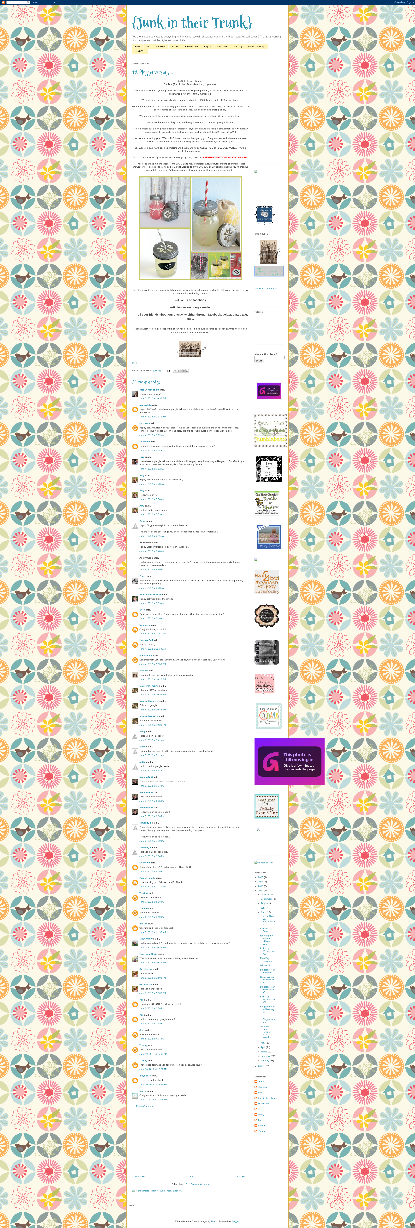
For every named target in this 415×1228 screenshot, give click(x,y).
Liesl (260, 1109)
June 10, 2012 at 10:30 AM (153, 1054)
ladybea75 (145, 1075)
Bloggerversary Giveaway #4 (267, 980)
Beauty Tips (222, 46)
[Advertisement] (190, 1143)
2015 (261, 877)
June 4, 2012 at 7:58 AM (152, 484)
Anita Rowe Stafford (150, 594)
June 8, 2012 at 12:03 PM (152, 978)
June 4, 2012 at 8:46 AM (152, 536)
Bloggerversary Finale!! (267, 971)
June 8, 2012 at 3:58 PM (152, 1008)
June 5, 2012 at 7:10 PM (152, 841)
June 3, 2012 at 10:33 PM (152, 398)
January (265, 1060)
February (266, 1056)
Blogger (235, 1221)
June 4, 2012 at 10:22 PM (152, 679)
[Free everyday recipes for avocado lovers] (256, 172)
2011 (261, 1066)
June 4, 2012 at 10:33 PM (152, 694)
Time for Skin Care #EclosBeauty (267, 920)
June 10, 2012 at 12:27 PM (153, 1084)
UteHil (214, 1221)
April (263, 1047)
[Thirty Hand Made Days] (269, 728)
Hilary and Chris (148, 954)
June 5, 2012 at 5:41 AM (152, 740)
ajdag (142, 731)
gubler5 (262, 1125)
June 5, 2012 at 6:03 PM (152, 785)
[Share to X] (181, 371)
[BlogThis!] (177, 371)
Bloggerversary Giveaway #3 (267, 989)
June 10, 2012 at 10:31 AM (153, 1069)
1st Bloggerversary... (267, 1019)
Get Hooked (146, 969)
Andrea (261, 1081)
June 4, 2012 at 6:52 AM (152, 468)
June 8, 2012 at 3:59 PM (152, 1023)
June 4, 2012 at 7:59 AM (152, 514)
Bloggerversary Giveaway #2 (267, 1009)
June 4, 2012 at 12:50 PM (152, 664)
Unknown (144, 423)
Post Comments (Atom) (198, 1184)
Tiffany (143, 1045)
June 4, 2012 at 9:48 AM (152, 618)
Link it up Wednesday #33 (267, 951)
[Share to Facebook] (184, 371)
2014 (261, 881)
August (265, 903)
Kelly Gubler (264, 1103)
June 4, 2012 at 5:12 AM (152, 435)
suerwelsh (145, 405)
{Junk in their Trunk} (192, 23)
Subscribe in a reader (266, 288)
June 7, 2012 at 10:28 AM (152, 947)
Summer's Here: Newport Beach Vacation (265, 1032)
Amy (141, 475)
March (264, 1051)
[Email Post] (168, 370)
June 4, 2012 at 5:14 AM (152, 450)
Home (137, 46)
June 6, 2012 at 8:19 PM (152, 917)
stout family (146, 938)
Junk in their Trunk (267, 1098)
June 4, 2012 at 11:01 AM (152, 633)
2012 (261, 890)
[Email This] (174, 371)
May (263, 1042)
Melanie (143, 670)
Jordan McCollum (149, 389)
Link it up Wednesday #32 (267, 999)
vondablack (145, 655)
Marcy (261, 1114)
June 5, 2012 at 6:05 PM (152, 801)
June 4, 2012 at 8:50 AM (152, 569)
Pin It (134, 363)
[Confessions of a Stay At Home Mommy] (290, 784)
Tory (141, 457)
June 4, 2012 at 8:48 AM (152, 551)
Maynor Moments (149, 685)
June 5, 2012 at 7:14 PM (152, 856)
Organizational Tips (257, 46)
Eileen (142, 576)
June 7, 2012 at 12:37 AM (152, 932)
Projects (207, 46)
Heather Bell (146, 640)
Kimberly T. (145, 822)
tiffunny (261, 1131)
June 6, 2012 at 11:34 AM (152, 886)
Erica (142, 609)
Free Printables (191, 46)
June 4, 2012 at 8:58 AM (152, 588)
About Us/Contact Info (156, 46)
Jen (141, 999)
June (264, 912)
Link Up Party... (265, 930)
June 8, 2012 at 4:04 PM (152, 1038)
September (267, 899)
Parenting (238, 46)
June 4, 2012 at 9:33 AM (152, 603)
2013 (261, 886)
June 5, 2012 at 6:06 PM (152, 816)
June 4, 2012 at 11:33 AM (152, 649)
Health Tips (140, 51)
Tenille (261, 1120)
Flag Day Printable (266, 959)
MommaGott (146, 777)
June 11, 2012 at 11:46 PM (153, 1099)
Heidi (260, 1092)
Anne (142, 521)
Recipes (175, 46)
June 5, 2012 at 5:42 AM (152, 755)
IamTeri (143, 923)
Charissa (262, 1087)
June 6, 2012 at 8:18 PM (152, 901)
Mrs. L (142, 1091)
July (263, 907)
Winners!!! (265, 965)
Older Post (241, 1176)
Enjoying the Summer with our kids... (266, 939)
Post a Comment (144, 1106)
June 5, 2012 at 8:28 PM (152, 871)
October (265, 894)
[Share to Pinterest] (187, 371)
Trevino (143, 893)
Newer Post (140, 1176)
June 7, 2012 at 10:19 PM (152, 962)
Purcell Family (147, 878)
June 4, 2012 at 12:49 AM (152, 416)
